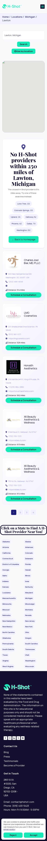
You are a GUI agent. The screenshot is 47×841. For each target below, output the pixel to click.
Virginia (5, 661)
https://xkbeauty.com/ (17, 440)
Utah (27, 655)
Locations (16, 16)
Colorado (29, 553)
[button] (42, 6)
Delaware (29, 558)
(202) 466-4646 (15, 281)
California (6, 553)
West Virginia (7, 666)
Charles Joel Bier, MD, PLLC (32, 261)
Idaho (4, 575)
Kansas (5, 587)
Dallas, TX (31, 223)
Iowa (27, 581)
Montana (29, 610)
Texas (5, 655)
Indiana (5, 581)
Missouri (6, 610)
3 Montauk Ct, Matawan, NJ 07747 (22, 432)
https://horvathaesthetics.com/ (21, 391)
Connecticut (7, 558)
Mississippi (29, 604)
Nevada (28, 615)
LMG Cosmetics (30, 314)
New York (29, 626)
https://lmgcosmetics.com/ (19, 338)
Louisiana (6, 592)
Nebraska (6, 615)
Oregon (28, 638)
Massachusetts (9, 598)
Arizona (5, 547)
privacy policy (9, 829)
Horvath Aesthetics (30, 367)
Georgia (5, 570)
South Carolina (31, 643)
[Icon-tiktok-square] (23, 738)
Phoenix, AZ (17, 223)
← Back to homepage (23, 239)
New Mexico (7, 626)
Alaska (28, 541)
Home (5, 16)
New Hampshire (8, 621)
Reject (13, 835)
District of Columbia (10, 564)
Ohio (27, 632)
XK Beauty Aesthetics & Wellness (31, 419)
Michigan (30, 16)
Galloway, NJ (31, 217)
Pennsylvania (7, 643)
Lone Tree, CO (23, 203)
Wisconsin (29, 666)
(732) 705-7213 (14, 436)
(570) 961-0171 (14, 334)
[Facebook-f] (5, 738)
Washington (30, 661)
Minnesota (6, 604)
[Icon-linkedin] (14, 738)
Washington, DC (23, 230)
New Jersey (30, 621)
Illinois (27, 575)
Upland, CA (15, 217)
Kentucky (29, 587)
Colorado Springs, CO (23, 210)
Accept (33, 835)
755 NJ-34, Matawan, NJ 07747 (20, 481)
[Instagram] (10, 738)
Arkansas (29, 547)
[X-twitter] (18, 738)
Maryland (29, 592)
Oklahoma (6, 638)
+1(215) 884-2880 (16, 387)
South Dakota (8, 649)
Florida (28, 564)
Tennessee (30, 649)
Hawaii (28, 570)
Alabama (6, 541)
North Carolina (8, 632)
